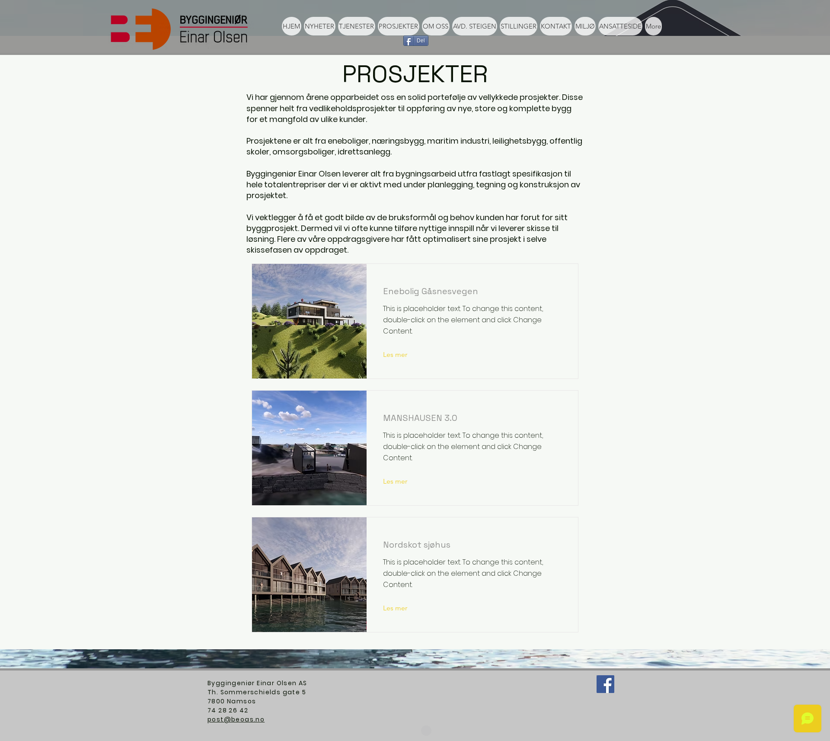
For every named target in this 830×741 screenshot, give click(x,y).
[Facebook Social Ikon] (605, 684)
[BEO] (426, 730)
